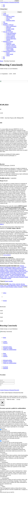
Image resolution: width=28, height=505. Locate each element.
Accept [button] (18, 399)
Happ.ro (18, 285)
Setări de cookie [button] (11, 399)
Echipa (8, 19)
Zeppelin (20, 286)
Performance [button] (3, 460)
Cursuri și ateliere (10, 36)
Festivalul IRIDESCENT (9, 51)
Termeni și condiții (7, 348)
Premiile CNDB (10, 29)
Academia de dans (10, 34)
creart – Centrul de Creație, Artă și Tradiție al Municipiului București (13, 268)
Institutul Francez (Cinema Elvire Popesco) (12, 266)
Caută (4, 13)
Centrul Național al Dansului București (9, 2)
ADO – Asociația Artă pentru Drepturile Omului (16, 277)
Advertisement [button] (3, 476)
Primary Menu (4, 9)
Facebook (5, 367)
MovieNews (24, 285)
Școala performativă (11, 33)
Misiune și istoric (10, 16)
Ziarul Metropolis (11, 285)
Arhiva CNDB (10, 50)
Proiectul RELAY (10, 37)
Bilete (4, 337)
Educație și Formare (8, 31)
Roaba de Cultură (21, 272)
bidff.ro (2, 224)
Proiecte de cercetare (11, 47)
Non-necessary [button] (3, 439)
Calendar (5, 23)
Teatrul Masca (13, 272)
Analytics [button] (2, 468)
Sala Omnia (9, 17)
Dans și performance (11, 26)
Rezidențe (8, 30)
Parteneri (5, 343)
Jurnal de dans (9, 48)
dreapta (5, 300)
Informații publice (10, 20)
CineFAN (2, 286)
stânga (4, 293)
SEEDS (8, 40)
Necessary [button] (2, 428)
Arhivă (8, 55)
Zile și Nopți (12, 284)
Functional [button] (2, 452)
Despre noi (5, 15)
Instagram (5, 368)
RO (4, 5)
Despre (8, 52)
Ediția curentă (9, 54)
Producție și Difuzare (8, 24)
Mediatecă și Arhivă (8, 41)
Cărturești (8, 274)
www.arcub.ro (7, 255)
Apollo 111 (2, 274)
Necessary (4, 429)
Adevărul (18, 284)
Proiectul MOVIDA (11, 38)
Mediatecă (8, 43)
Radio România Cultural (11, 286)
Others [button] (1, 485)
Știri (4, 22)
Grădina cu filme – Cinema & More (9, 270)
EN (4, 6)
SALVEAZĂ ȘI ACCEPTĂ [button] (7, 492)
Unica (5, 285)
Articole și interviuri (11, 45)
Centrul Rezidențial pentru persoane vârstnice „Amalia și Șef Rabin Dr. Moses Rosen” (12, 276)
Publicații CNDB (10, 44)
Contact (5, 341)
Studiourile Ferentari (6, 278)
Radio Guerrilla (9, 281)
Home (1, 61)
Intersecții (8, 27)
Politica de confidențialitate (9, 349)
